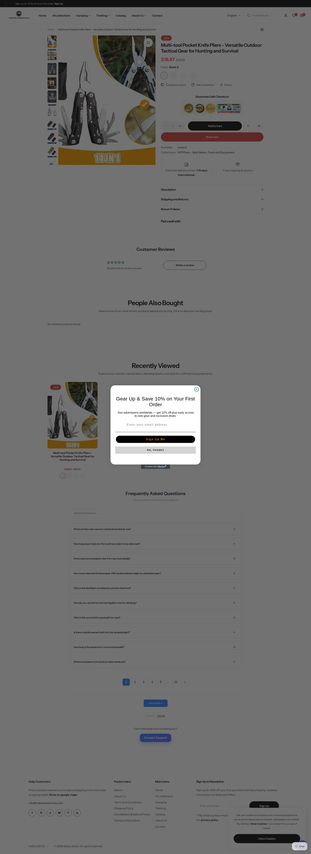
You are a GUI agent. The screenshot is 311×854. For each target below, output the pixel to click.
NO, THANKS (155, 450)
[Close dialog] (196, 389)
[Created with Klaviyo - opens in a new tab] (155, 466)
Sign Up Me (155, 439)
